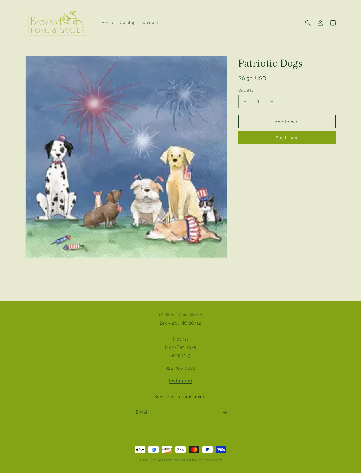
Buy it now (287, 138)
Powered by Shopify (207, 460)
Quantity (246, 90)
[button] (308, 23)
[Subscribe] (225, 412)
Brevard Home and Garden (171, 460)
